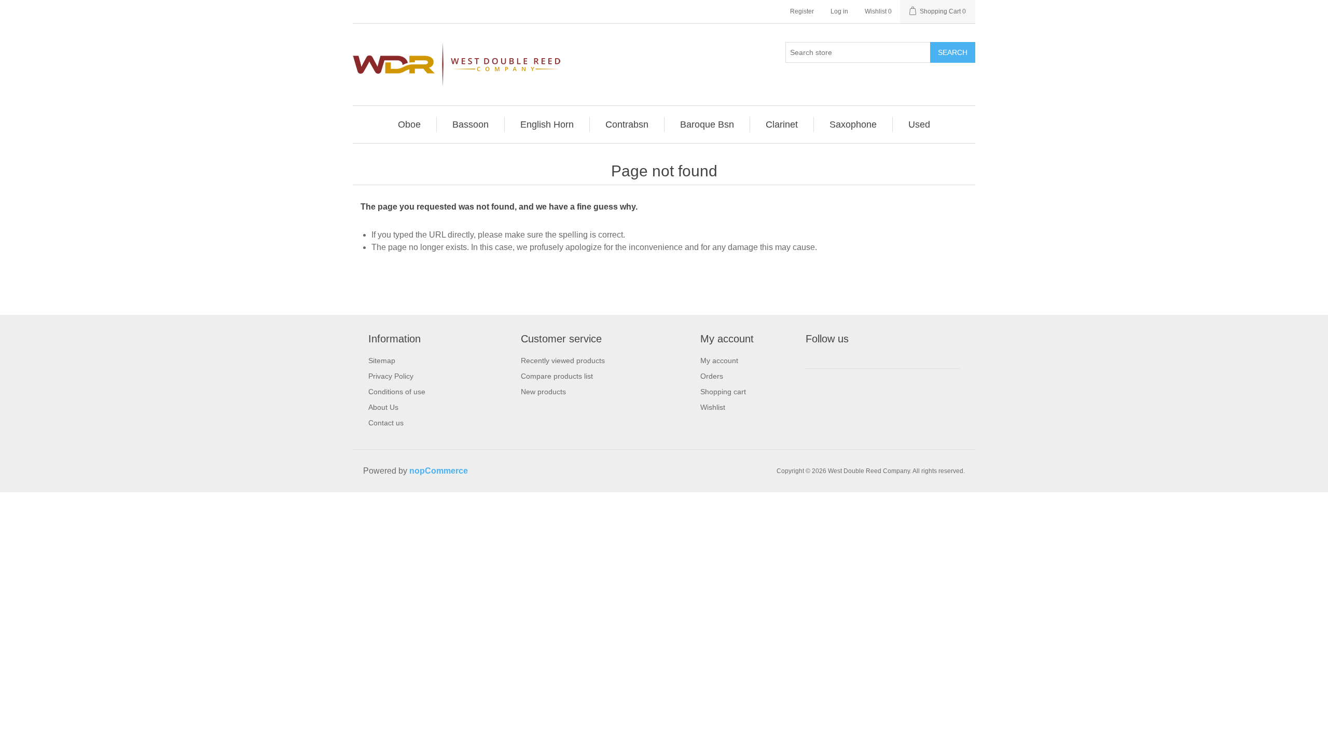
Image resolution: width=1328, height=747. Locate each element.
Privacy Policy (390, 376)
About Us (383, 407)
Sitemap (381, 360)
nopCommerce (438, 470)
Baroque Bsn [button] (707, 124)
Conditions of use (396, 392)
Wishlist (712, 407)
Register (802, 11)
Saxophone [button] (853, 124)
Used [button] (919, 124)
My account (719, 360)
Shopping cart (723, 392)
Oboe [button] (409, 124)
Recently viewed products (563, 360)
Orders (711, 376)
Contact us (386, 423)
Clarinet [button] (782, 124)
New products (543, 392)
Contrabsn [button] (626, 124)
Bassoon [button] (470, 124)
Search (952, 52)
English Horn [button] (547, 124)
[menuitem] (409, 124)
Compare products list (557, 376)
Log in (839, 11)
